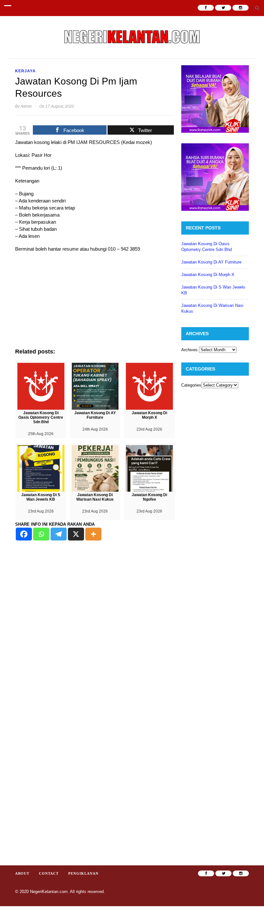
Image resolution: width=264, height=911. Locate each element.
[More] (93, 534)
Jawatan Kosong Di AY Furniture (211, 262)
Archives (189, 349)
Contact (49, 873)
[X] (76, 534)
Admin (26, 106)
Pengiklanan (83, 873)
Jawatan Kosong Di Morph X (207, 274)
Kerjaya (25, 71)
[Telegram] (59, 534)
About (22, 873)
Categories (191, 385)
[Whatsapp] (41, 534)
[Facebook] (24, 534)
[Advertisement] (95, 303)
